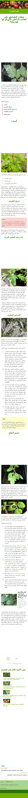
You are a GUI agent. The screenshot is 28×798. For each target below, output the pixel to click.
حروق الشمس (8, 107)
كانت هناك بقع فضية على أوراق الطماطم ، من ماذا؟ (22, 594)
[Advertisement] (14, 39)
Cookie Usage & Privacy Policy (9, 785)
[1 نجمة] (7, 663)
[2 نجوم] (8, 663)
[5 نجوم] (12, 663)
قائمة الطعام (15, 11)
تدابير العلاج (7, 114)
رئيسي (2, 781)
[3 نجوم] (9, 663)
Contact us (9, 781)
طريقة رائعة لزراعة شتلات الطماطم (17, 775)
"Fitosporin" (8, 551)
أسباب (5, 104)
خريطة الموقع (3, 788)
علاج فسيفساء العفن (19, 573)
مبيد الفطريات (9, 565)
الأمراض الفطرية (8, 111)
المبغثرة (21, 546)
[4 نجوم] (11, 663)
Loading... (4, 500)
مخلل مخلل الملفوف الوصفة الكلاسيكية (12, 770)
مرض (3, 765)
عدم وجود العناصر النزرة (10, 109)
